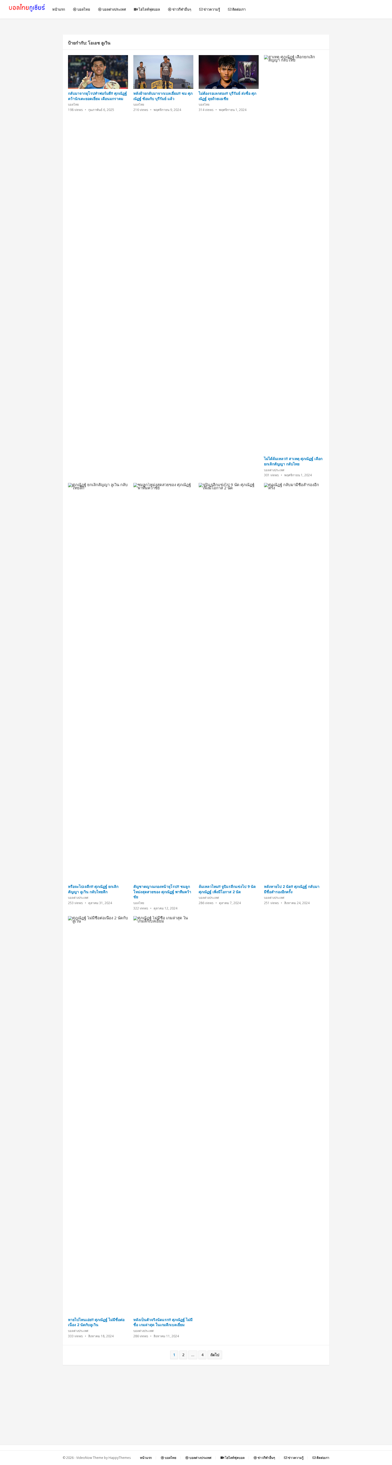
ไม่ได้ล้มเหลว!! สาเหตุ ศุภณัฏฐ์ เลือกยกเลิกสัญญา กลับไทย (293, 461)
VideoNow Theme (89, 1457)
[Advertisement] (196, 1407)
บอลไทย (83, 9)
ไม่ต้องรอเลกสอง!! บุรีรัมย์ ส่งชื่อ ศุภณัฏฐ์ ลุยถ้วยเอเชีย (227, 96)
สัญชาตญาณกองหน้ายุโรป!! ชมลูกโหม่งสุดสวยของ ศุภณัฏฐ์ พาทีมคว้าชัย (162, 891)
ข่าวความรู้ (211, 9)
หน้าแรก (58, 9)
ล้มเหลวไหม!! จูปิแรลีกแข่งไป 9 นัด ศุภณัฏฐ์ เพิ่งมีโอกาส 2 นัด (227, 889)
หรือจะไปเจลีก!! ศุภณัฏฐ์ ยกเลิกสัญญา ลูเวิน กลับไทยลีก (93, 889)
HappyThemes (120, 1457)
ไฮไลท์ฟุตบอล (149, 9)
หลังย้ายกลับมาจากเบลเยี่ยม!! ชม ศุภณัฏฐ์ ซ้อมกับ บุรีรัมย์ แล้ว (163, 96)
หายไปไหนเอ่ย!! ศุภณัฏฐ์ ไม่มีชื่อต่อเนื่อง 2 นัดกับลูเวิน (96, 1322)
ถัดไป (214, 1354)
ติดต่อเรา (238, 9)
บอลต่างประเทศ (114, 9)
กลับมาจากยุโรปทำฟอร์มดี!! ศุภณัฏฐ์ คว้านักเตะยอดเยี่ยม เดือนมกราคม (97, 96)
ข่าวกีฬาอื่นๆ (181, 9)
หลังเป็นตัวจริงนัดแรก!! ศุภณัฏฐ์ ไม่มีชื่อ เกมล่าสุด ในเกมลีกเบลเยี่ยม (163, 1322)
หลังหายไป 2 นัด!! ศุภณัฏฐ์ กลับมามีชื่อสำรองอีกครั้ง (291, 889)
